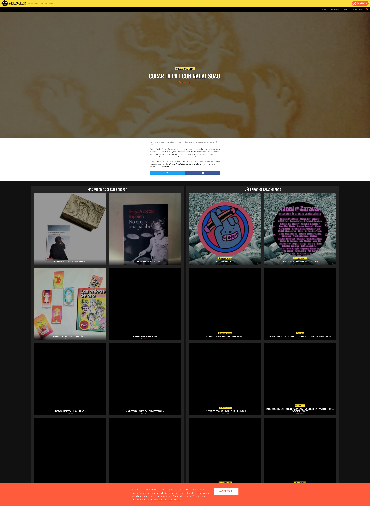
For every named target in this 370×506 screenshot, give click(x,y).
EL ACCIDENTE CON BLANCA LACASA (145, 336)
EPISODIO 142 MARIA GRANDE (225, 261)
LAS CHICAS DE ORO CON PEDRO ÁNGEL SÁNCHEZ (70, 336)
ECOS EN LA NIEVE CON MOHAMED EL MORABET (70, 261)
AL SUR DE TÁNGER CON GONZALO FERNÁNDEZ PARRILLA (145, 411)
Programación (335, 9)
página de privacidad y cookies (167, 499)
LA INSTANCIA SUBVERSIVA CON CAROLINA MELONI (70, 411)
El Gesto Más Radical (186, 68)
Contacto (347, 9)
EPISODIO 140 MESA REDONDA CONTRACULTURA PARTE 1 (225, 336)
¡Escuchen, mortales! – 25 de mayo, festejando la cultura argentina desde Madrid (300, 336)
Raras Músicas (301, 406)
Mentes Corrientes (226, 408)
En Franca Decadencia (226, 258)
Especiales (301, 333)
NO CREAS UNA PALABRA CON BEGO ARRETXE (145, 261)
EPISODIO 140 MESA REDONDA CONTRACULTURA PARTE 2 (300, 261)
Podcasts (324, 9)
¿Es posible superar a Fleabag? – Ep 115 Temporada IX (225, 411)
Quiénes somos (358, 9)
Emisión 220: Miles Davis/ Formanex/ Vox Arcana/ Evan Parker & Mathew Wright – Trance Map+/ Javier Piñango (300, 409)
